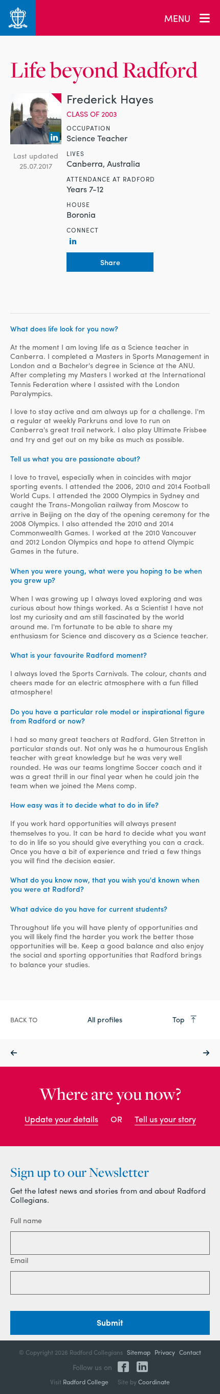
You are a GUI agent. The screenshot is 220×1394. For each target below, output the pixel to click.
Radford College (85, 1381)
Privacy (165, 1352)
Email (19, 1260)
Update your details (61, 1119)
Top (179, 1019)
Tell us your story (165, 1119)
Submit (110, 1322)
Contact (190, 1352)
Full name (26, 1220)
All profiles (104, 1019)
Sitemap (138, 1352)
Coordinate (154, 1381)
